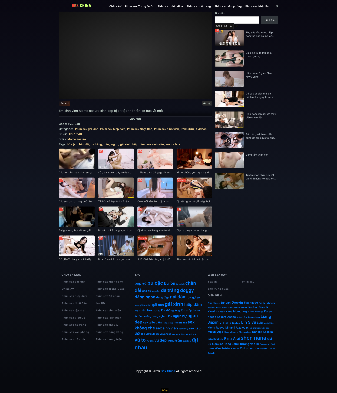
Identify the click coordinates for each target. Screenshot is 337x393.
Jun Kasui (220, 312)
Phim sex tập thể (73, 310)
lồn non (197, 310)
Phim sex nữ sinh (73, 339)
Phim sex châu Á (107, 324)
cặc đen (156, 291)
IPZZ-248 (75, 134)
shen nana (253, 338)
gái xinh (125, 144)
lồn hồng (153, 310)
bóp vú (140, 283)
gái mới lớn (145, 305)
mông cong (151, 316)
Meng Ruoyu (216, 327)
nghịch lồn (165, 316)
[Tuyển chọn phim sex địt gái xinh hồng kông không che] (229, 181)
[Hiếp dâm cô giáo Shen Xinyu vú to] (229, 79)
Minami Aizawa (235, 327)
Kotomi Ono (242, 317)
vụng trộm (174, 340)
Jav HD (100, 303)
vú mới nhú (191, 334)
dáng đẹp (162, 297)
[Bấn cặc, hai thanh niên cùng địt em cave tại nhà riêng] (229, 140)
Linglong (236, 323)
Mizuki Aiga (215, 331)
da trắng (96, 144)
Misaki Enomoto (253, 328)
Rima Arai (232, 338)
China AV (115, 6)
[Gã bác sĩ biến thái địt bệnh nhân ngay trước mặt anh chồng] (229, 99)
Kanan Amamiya (255, 312)
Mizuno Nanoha (231, 332)
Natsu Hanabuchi (215, 339)
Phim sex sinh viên (166, 129)
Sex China (168, 371)
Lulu (260, 322)
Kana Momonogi (236, 311)
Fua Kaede (251, 302)
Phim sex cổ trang (199, 6)
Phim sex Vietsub (73, 317)
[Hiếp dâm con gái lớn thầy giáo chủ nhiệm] (229, 120)
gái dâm (178, 296)
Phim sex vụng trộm (109, 339)
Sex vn (212, 281)
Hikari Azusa (227, 307)
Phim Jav (248, 281)
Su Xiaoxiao (215, 344)
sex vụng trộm (178, 334)
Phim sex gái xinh (86, 129)
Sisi (269, 338)
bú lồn (169, 283)
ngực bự (180, 316)
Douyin (237, 302)
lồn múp (186, 310)
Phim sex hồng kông (109, 331)
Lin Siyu (248, 322)
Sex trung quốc (218, 288)
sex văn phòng (163, 334)
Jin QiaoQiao (256, 307)
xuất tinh (187, 341)
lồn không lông (170, 310)
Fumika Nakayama (267, 303)
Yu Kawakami (261, 349)
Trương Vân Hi (249, 344)
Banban (225, 302)
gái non (158, 305)
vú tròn (150, 341)
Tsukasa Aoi (265, 344)
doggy (187, 290)
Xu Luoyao (247, 348)
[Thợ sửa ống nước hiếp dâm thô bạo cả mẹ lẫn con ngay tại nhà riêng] (229, 38)
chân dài (83, 144)
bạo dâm (180, 284)
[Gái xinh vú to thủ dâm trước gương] (229, 58)
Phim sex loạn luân (108, 317)
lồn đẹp (139, 316)
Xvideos (201, 129)
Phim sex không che (109, 281)
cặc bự (146, 291)
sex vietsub (148, 333)
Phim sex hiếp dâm (170, 6)
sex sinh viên (155, 144)
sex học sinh (180, 323)
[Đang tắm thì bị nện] (229, 160)
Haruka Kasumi (214, 307)
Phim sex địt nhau (108, 295)
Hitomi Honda (240, 307)
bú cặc (71, 144)
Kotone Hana (254, 317)
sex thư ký (183, 329)
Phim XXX (187, 129)
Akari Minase (214, 303)
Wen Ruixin (222, 348)
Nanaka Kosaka (262, 331)
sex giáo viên (152, 322)
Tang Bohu (231, 344)
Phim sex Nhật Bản (257, 6)
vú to (140, 340)
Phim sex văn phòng (228, 6)
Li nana (225, 322)
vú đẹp (160, 340)
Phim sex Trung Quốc (139, 6)
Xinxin (235, 348)
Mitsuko (265, 328)
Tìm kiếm (220, 13)
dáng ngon (111, 144)
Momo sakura (76, 139)
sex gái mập (168, 323)
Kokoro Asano (226, 317)
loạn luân (140, 310)
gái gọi (192, 297)
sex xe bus (173, 144)
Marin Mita (268, 323)
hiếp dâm (138, 144)
